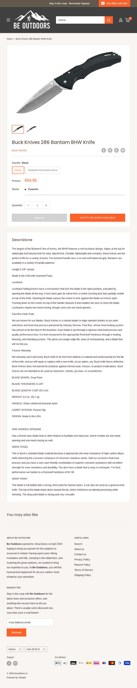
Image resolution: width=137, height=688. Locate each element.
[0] (127, 20)
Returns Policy (82, 564)
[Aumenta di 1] (46, 205)
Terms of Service (83, 569)
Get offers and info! (117, 3)
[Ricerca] (109, 20)
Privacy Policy (82, 559)
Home (9, 39)
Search (78, 543)
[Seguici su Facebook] (9, 663)
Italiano (12, 649)
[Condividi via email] (122, 150)
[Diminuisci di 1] (28, 205)
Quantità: (17, 205)
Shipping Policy (82, 575)
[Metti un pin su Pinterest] (110, 150)
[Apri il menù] (8, 20)
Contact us (80, 554)
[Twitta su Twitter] (116, 150)
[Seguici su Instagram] (15, 663)
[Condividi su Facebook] (103, 150)
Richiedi (16, 632)
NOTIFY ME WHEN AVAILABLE (97, 217)
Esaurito (39, 217)
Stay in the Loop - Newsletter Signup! (69, 3)
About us (79, 549)
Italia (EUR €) (33, 649)
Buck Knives (19, 150)
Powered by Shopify (16, 677)
